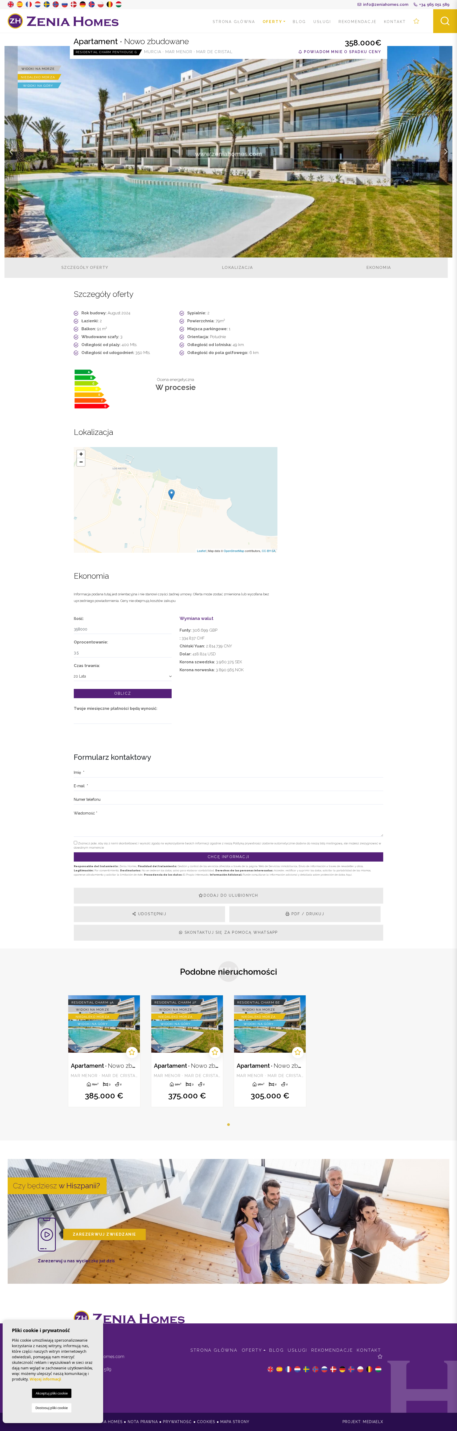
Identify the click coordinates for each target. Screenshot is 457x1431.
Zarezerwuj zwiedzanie (104, 1234)
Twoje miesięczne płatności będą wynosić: (115, 708)
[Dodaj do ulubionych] (132, 1052)
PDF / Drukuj (307, 914)
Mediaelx (373, 1422)
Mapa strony (234, 1422)
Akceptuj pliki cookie (52, 1393)
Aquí (349, 874)
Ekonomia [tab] (378, 267)
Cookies (206, 1422)
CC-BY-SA (268, 551)
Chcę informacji (228, 857)
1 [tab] (228, 1124)
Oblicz (122, 693)
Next (446, 151)
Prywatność (177, 1422)
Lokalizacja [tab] (237, 267)
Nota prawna (143, 1422)
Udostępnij (151, 914)
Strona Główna (234, 22)
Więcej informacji (45, 1379)
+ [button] (81, 454)
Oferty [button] (272, 22)
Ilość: (79, 618)
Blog (299, 22)
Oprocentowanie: (91, 642)
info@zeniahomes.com (385, 4)
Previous (11, 151)
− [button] (81, 462)
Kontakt (395, 22)
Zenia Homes (63, 21)
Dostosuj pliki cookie (51, 1407)
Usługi (322, 22)
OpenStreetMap (234, 551)
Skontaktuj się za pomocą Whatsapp (230, 932)
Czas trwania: (87, 665)
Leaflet (201, 551)
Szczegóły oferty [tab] (84, 267)
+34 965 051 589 (433, 4)
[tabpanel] (104, 1051)
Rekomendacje (358, 22)
